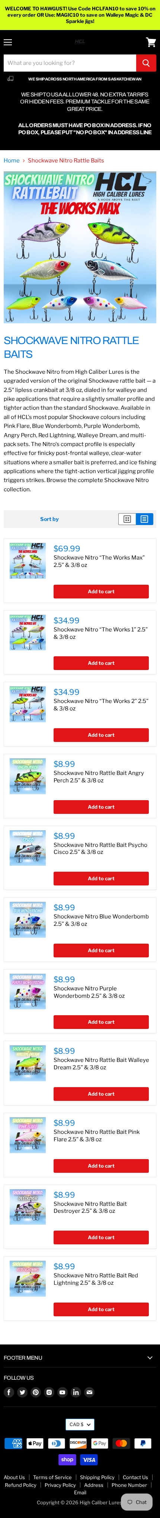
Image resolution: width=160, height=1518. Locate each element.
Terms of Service (52, 1477)
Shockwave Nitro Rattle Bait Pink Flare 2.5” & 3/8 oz (97, 1136)
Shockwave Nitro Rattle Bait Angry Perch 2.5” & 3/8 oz (99, 777)
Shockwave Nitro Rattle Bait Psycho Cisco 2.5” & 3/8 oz (100, 849)
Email (80, 1492)
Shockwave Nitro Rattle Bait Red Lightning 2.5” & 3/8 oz (96, 1279)
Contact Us (135, 1477)
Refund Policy (20, 1485)
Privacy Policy (60, 1485)
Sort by (49, 519)
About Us (14, 1477)
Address (93, 1485)
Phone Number (129, 1485)
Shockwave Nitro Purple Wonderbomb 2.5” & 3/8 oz (89, 992)
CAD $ (76, 1424)
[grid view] (127, 519)
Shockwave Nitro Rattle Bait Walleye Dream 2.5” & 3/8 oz (101, 1064)
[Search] (146, 63)
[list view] (144, 519)
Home (12, 161)
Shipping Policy (97, 1477)
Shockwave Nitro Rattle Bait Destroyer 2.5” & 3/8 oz (90, 1208)
